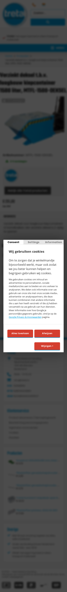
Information (53, 242)
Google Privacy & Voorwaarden (25, 317)
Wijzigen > (47, 346)
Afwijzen (47, 333)
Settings (33, 242)
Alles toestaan (20, 333)
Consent (13, 242)
